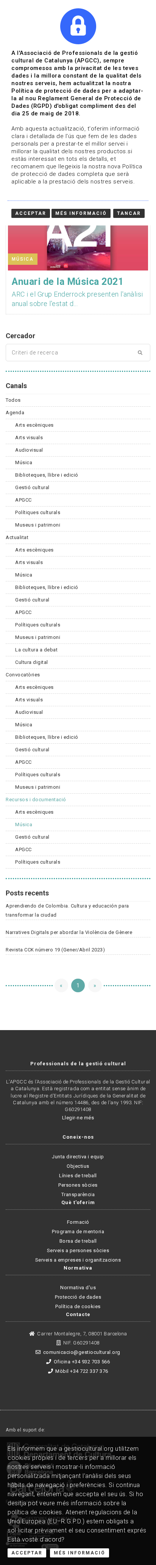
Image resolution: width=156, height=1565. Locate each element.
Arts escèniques (34, 425)
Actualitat (17, 537)
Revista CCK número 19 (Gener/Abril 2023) (55, 950)
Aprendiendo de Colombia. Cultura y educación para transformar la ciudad (67, 910)
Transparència (78, 1194)
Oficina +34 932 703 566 (82, 1362)
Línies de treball (78, 1175)
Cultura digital (31, 662)
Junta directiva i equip (78, 1156)
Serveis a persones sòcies (78, 1250)
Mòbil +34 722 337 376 (81, 1371)
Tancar (129, 213)
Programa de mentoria (78, 1231)
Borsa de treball (78, 1241)
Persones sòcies (78, 1185)
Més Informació (79, 1553)
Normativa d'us (78, 1287)
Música (23, 462)
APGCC (23, 500)
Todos (13, 400)
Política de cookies (78, 1306)
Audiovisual (29, 450)
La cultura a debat (36, 650)
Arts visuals (29, 437)
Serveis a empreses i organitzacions (78, 1260)
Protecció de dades (78, 1297)
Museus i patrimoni (37, 525)
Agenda (15, 412)
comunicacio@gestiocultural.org (81, 1352)
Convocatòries (23, 675)
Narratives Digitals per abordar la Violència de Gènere (69, 932)
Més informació (81, 213)
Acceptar (26, 1553)
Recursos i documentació (36, 799)
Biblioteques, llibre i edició (46, 475)
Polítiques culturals (37, 512)
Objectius (78, 1166)
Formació (78, 1222)
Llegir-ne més (78, 1118)
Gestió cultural (32, 487)
